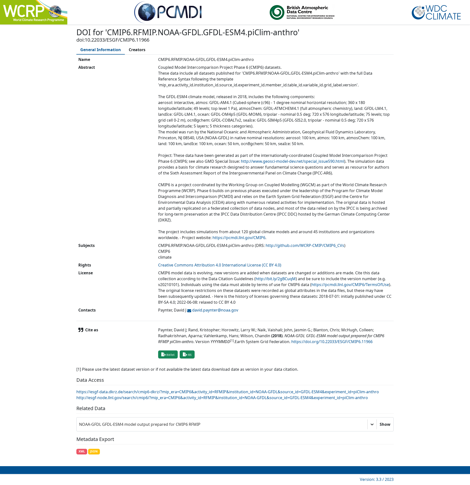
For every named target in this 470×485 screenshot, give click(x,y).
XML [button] (82, 451)
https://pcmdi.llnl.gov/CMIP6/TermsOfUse (350, 284)
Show (385, 424)
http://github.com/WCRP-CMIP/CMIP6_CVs (305, 245)
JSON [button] (94, 451)
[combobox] (79, 424)
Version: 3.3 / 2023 (377, 479)
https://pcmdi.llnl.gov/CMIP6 (238, 237)
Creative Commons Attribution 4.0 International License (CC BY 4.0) (219, 265)
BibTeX (170, 355)
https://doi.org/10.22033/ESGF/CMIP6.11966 (332, 341)
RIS (189, 355)
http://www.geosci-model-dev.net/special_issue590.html (292, 161)
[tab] (100, 50)
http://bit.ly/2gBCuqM (276, 278)
